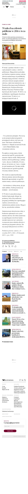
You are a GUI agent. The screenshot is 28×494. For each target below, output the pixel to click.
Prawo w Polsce (15, 254)
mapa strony (5, 414)
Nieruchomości (15, 305)
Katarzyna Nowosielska (8, 63)
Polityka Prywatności (19, 386)
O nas (3, 386)
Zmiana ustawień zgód (19, 388)
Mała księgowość (18, 402)
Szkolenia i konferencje (8, 411)
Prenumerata (5, 400)
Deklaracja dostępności (19, 392)
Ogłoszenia (5, 398)
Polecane (10, 251)
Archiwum (4, 402)
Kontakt (4, 388)
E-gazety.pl (16, 398)
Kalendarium (17, 414)
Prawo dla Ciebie (6, 24)
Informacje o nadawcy (19, 391)
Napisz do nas (5, 389)
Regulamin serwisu (18, 389)
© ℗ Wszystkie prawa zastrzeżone (11, 242)
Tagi (21, 251)
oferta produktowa (7, 416)
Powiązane (4, 251)
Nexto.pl (16, 400)
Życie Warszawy (18, 406)
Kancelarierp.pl (17, 403)
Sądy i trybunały (15, 281)
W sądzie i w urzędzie (16, 317)
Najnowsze (16, 251)
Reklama (4, 397)
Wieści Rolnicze (18, 405)
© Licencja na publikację (8, 240)
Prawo (12, 7)
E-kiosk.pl (16, 397)
